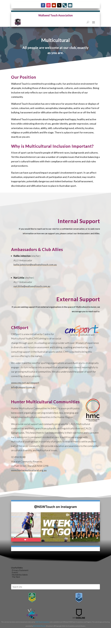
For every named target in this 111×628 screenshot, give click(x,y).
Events (15, 572)
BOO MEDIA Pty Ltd (39, 626)
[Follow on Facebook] (43, 5)
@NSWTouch (44, 507)
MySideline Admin (20, 574)
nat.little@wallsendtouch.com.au (32, 286)
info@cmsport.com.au (23, 387)
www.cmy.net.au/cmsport (25, 382)
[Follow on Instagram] (48, 5)
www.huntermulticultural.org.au (29, 470)
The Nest (16, 577)
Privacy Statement (20, 570)
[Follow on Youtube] (54, 5)
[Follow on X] (59, 5)
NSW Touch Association (42, 622)
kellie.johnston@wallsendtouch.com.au (35, 264)
